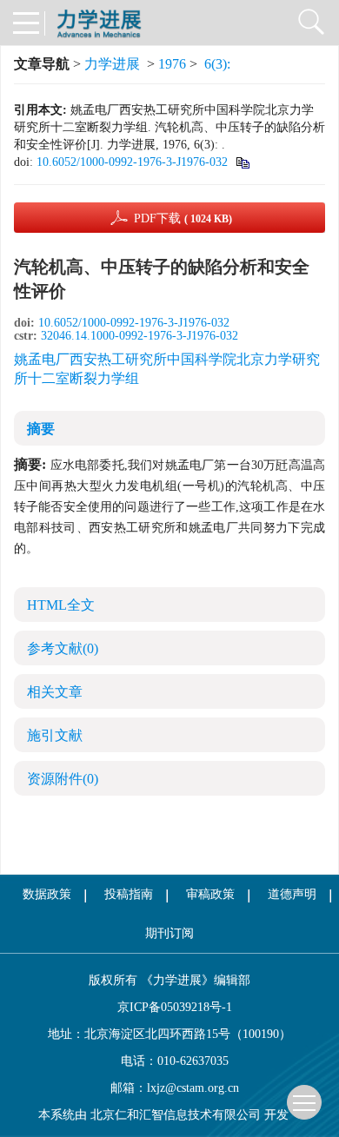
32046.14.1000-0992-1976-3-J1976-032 (139, 335)
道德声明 (292, 894)
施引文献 (55, 735)
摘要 (41, 428)
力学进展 (112, 63)
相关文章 (55, 691)
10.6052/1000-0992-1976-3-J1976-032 (132, 162)
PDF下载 (183, 218)
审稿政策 (210, 894)
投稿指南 (128, 894)
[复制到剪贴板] (242, 162)
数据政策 (47, 894)
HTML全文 (61, 605)
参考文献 (62, 648)
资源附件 (62, 778)
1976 (172, 63)
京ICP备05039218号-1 (169, 1007)
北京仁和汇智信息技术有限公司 (175, 1114)
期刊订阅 (169, 933)
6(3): (219, 63)
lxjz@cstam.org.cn (193, 1087)
